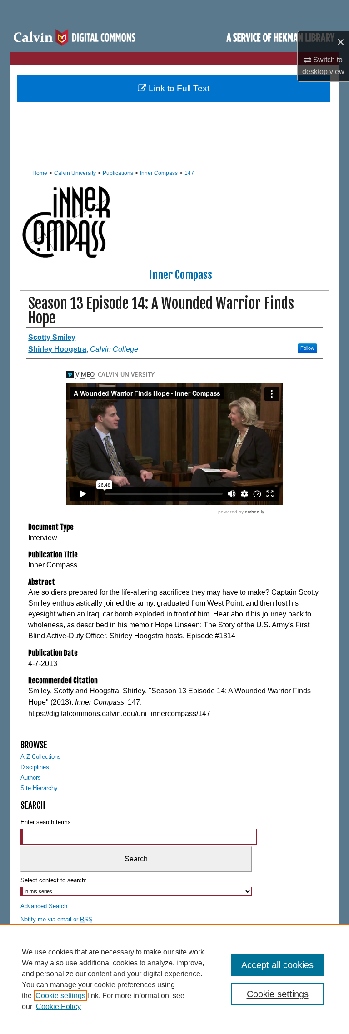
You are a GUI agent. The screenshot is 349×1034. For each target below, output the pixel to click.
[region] (174, 979)
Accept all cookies (277, 965)
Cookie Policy (58, 1006)
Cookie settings (60, 995)
